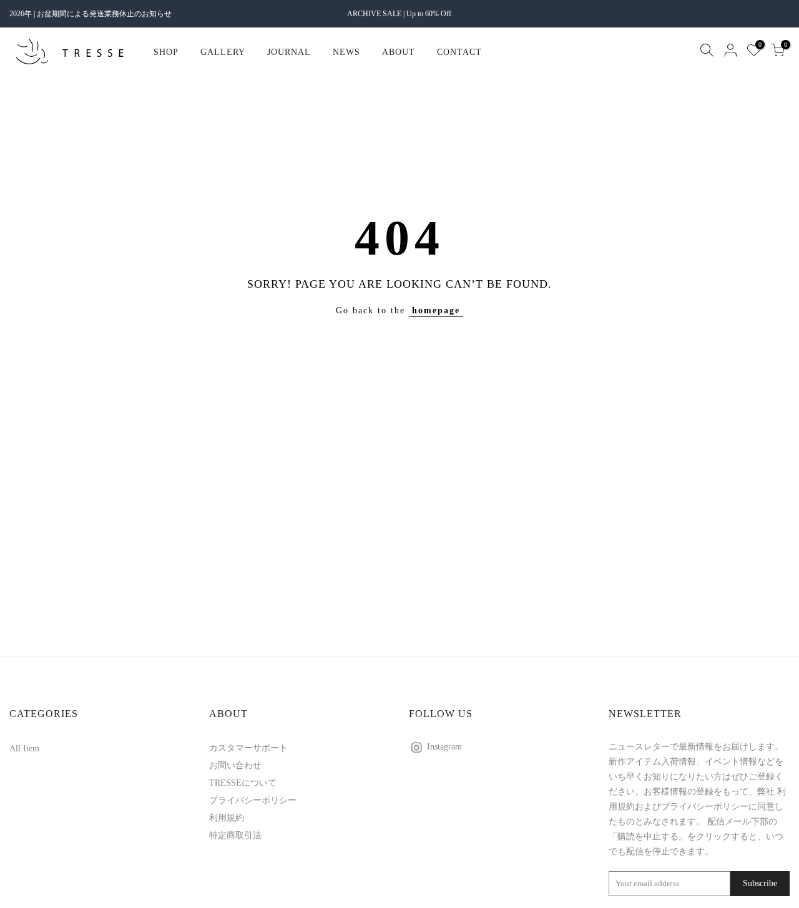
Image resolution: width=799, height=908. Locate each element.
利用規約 (226, 818)
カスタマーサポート (248, 748)
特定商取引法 (235, 835)
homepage (436, 310)
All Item (24, 748)
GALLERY (222, 52)
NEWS (346, 52)
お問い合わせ (235, 765)
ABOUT (398, 52)
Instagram (444, 746)
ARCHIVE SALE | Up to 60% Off (399, 13)
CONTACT (459, 52)
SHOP (166, 52)
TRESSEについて (243, 783)
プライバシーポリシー (253, 800)
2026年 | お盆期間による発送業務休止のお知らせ (90, 13)
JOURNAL (289, 52)
